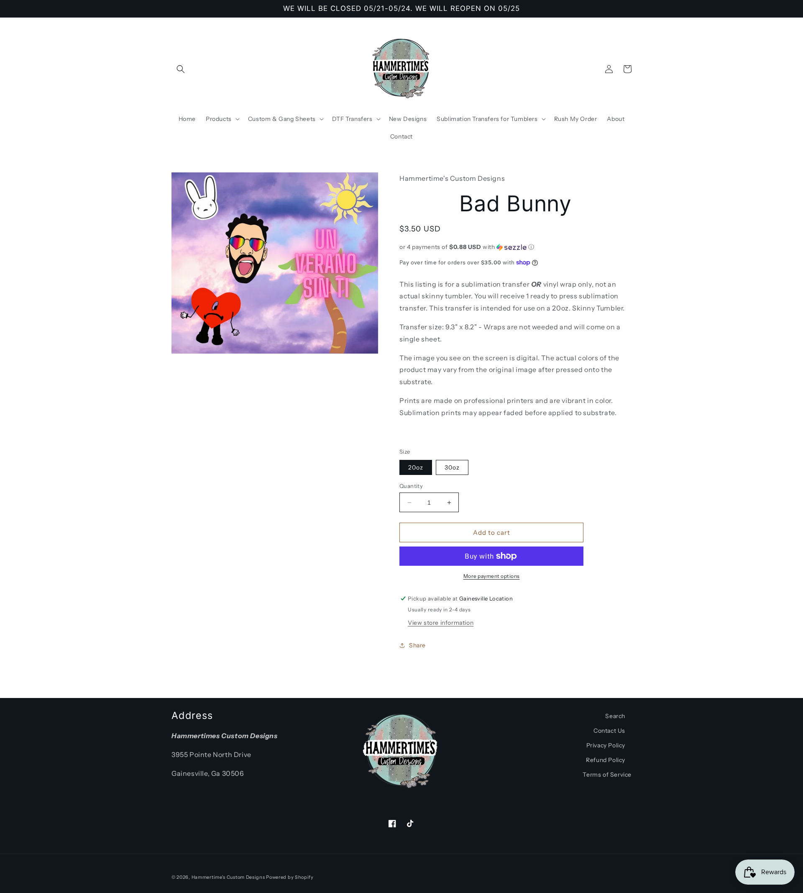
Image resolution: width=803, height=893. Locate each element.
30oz (452, 467)
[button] (180, 69)
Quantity (411, 485)
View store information (440, 622)
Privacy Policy (605, 745)
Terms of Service (607, 774)
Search (615, 716)
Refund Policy (605, 760)
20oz (415, 467)
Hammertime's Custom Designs (228, 877)
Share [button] (417, 645)
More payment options (491, 576)
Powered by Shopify (290, 877)
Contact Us (609, 730)
